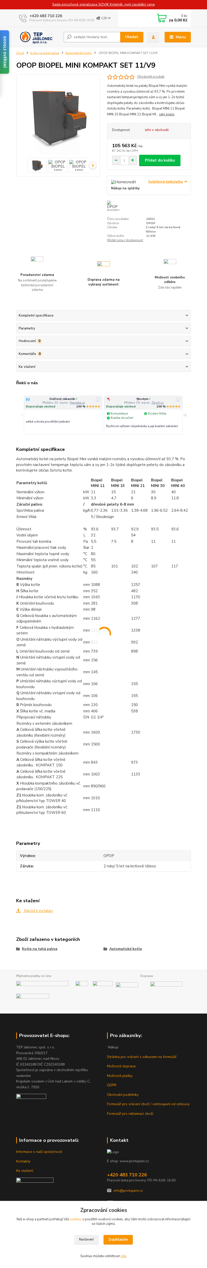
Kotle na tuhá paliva (44, 53)
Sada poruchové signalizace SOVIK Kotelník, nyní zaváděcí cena (103, 4)
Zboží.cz (157, 403)
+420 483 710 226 (46, 15)
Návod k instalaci (38, 910)
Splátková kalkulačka (165, 182)
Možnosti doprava (121, 1066)
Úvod (20, 53)
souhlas (76, 1219)
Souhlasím (118, 1239)
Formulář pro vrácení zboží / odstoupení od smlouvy (148, 1104)
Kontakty (23, 1161)
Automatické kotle (78, 53)
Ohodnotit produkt (150, 77)
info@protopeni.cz (128, 1190)
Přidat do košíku (160, 160)
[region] (103, 415)
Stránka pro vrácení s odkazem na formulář (141, 1056)
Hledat (131, 36)
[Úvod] (38, 37)
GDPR (111, 1085)
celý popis (166, 114)
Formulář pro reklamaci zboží (130, 1113)
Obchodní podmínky (123, 1094)
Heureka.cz (77, 403)
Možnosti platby (120, 1075)
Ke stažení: (25, 1170)
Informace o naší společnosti (39, 1151)
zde (123, 1256)
